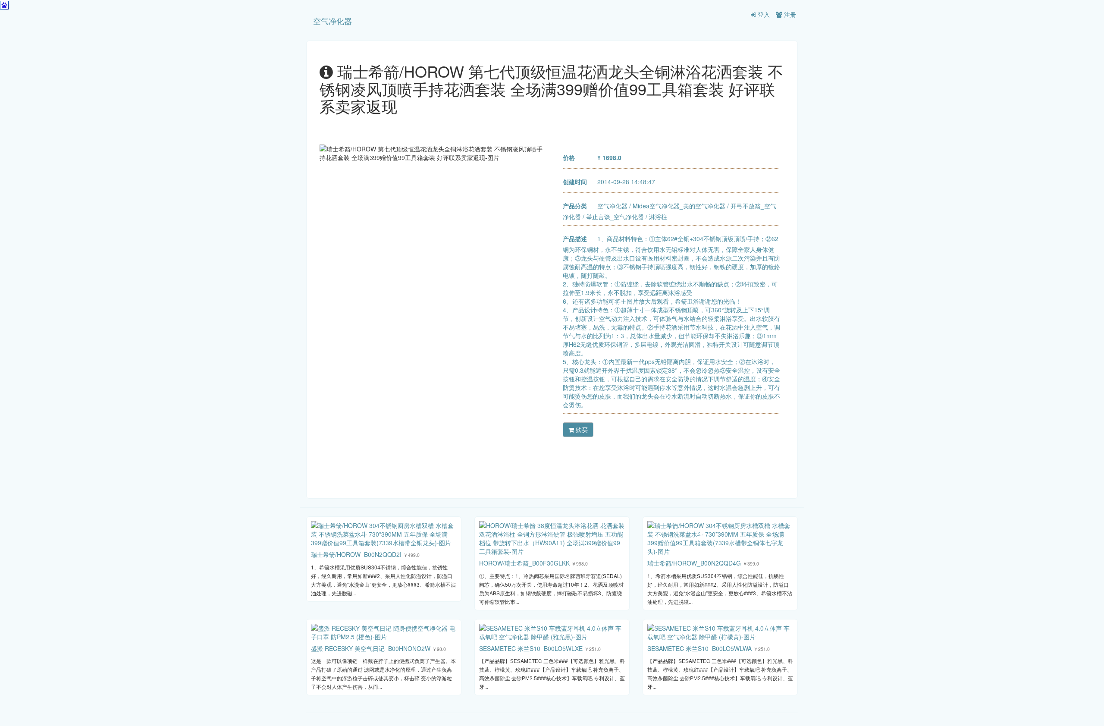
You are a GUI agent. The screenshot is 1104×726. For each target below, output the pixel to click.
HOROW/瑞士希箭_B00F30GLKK (524, 563)
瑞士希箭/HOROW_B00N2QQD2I (356, 554)
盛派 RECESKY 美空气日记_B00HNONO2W (370, 648)
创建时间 (575, 181)
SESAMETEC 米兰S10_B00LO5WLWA (699, 648)
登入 (763, 14)
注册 (789, 14)
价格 (569, 157)
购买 (581, 429)
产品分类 (575, 205)
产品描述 (575, 238)
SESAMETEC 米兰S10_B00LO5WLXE (531, 648)
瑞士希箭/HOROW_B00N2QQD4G (694, 563)
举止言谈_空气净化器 (615, 216)
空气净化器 (332, 20)
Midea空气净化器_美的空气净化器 (679, 205)
